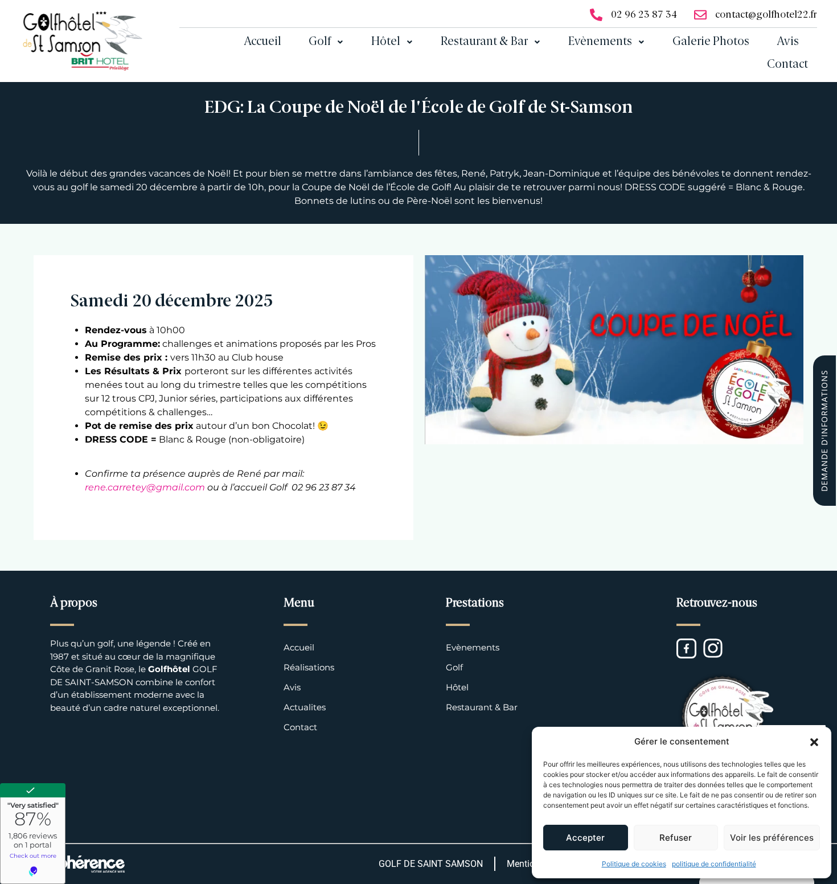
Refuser (675, 837)
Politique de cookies (634, 864)
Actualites (305, 707)
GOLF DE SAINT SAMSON (431, 863)
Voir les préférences (772, 837)
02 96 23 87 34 (644, 15)
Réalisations (309, 667)
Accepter (585, 837)
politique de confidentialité (714, 864)
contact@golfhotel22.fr (766, 15)
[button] (814, 741)
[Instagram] (713, 648)
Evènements (600, 42)
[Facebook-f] (686, 648)
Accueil (262, 42)
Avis (788, 42)
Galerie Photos (710, 42)
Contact (787, 65)
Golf (320, 42)
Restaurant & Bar (484, 42)
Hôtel (385, 42)
